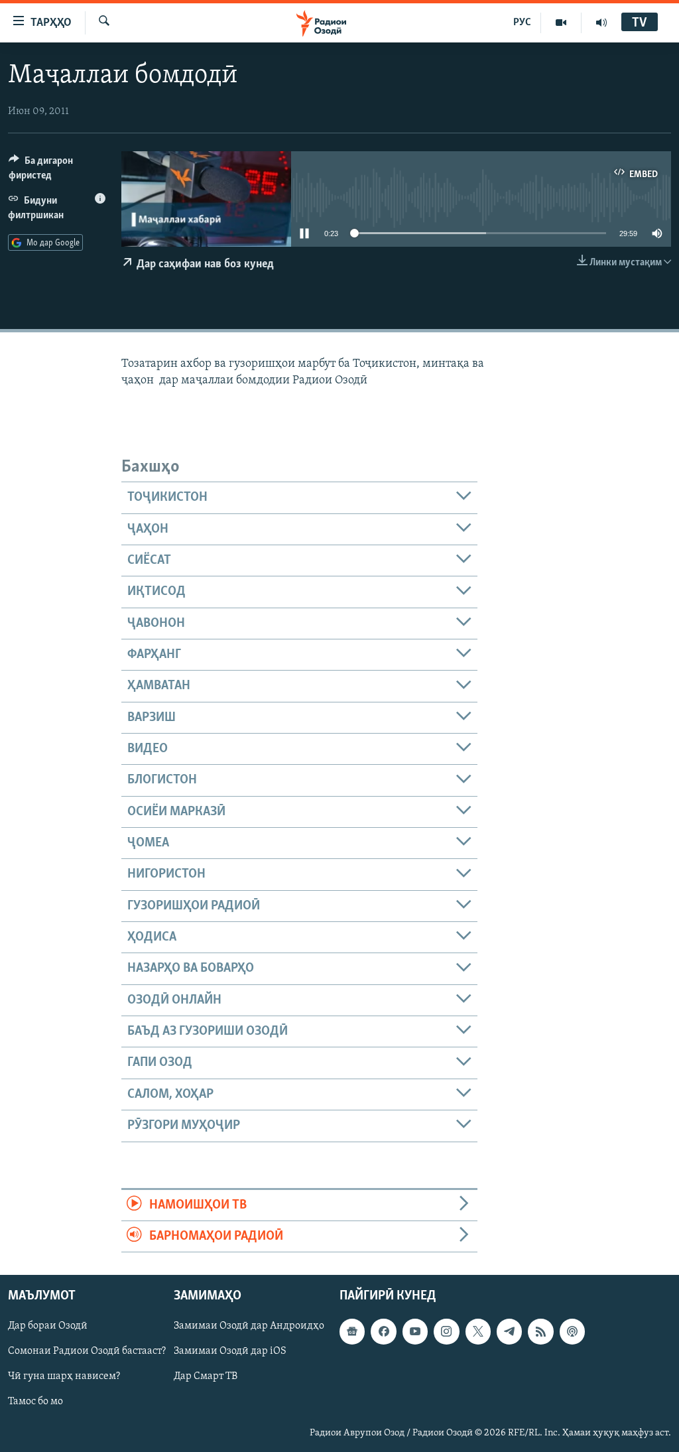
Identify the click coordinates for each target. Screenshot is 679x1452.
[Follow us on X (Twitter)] (478, 1332)
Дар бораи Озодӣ (48, 1326)
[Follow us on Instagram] (446, 1332)
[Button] (57, 171)
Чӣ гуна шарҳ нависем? (64, 1377)
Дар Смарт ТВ (205, 1377)
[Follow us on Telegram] (509, 1332)
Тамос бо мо (35, 1402)
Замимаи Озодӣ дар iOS (230, 1352)
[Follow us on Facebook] (383, 1332)
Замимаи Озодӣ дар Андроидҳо (249, 1326)
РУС (522, 22)
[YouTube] (561, 23)
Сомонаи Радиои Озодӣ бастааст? (87, 1352)
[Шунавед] (601, 23)
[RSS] (540, 1332)
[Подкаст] (572, 1332)
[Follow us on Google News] (352, 1332)
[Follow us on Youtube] (415, 1332)
